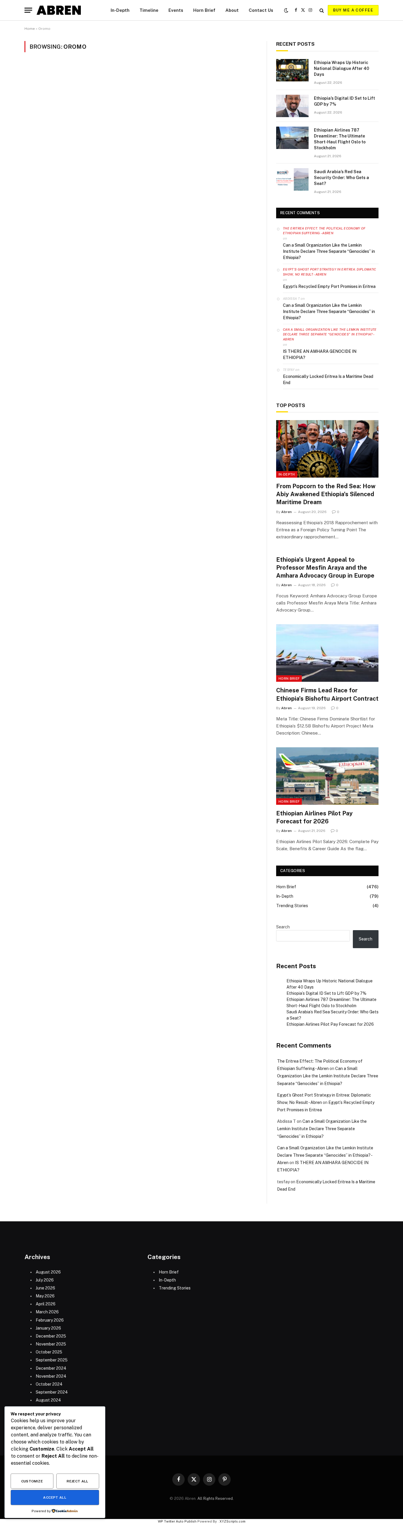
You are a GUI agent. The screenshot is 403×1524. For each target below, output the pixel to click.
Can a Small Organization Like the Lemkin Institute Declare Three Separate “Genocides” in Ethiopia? (329, 251)
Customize (32, 1481)
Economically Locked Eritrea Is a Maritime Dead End (328, 379)
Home (29, 29)
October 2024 (49, 1384)
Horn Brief (204, 10)
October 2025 (49, 1352)
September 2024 (52, 1392)
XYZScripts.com (232, 1521)
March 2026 (47, 1312)
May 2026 (45, 1296)
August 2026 (48, 1272)
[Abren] (59, 10)
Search (283, 927)
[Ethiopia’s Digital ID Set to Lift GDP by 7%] (292, 106)
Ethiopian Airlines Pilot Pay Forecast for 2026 (314, 817)
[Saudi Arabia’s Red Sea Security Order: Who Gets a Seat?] (292, 179)
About (232, 10)
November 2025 (51, 1344)
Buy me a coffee (353, 10)
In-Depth (120, 10)
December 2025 (51, 1336)
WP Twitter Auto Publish (177, 1521)
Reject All (78, 1481)
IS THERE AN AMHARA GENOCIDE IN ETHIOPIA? (319, 354)
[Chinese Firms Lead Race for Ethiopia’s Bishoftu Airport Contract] (327, 653)
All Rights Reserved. (215, 1498)
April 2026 (45, 1304)
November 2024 (51, 1376)
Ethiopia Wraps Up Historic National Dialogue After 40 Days (341, 68)
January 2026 (48, 1328)
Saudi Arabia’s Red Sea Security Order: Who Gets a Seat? (341, 177)
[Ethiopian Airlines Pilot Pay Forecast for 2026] (327, 776)
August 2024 (48, 1400)
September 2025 (52, 1360)
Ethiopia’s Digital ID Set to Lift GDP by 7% (344, 101)
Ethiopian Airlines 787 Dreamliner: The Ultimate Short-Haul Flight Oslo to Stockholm (340, 139)
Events (175, 10)
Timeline (149, 10)
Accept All (54, 1497)
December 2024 (51, 1368)
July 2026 (45, 1280)
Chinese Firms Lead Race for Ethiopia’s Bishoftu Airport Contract (327, 694)
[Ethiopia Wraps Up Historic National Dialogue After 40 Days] (292, 70)
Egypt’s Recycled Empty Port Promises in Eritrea (329, 286)
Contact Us (261, 10)
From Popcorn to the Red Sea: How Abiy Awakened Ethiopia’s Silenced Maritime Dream (326, 494)
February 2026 (50, 1320)
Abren (286, 512)
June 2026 (45, 1288)
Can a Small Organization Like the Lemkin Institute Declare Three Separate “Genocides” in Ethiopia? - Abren (330, 334)
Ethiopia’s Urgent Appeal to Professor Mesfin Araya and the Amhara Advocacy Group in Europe (325, 567)
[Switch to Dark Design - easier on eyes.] (286, 10)
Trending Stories (292, 905)
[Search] (321, 10)
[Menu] (28, 10)
